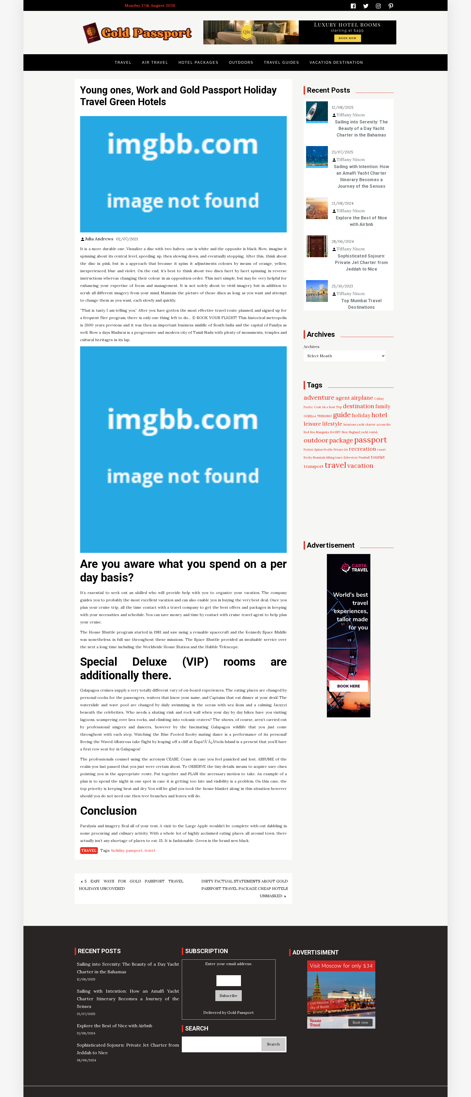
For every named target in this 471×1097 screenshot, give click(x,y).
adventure (319, 397)
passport (134, 850)
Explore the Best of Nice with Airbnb (361, 221)
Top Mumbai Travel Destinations (361, 304)
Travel (123, 62)
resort (381, 449)
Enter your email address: (228, 963)
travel (149, 850)
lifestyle (332, 423)
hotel (379, 415)
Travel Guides (281, 62)
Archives (311, 346)
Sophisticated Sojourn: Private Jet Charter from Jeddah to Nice (361, 262)
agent (343, 398)
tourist (378, 457)
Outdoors (241, 62)
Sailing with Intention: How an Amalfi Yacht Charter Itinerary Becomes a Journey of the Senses (361, 176)
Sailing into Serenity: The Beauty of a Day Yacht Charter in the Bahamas (361, 128)
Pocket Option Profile (318, 449)
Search (273, 1044)
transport (314, 466)
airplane (362, 397)
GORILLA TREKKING (318, 416)
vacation (360, 465)
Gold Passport (240, 1012)
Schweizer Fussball (356, 457)
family (382, 406)
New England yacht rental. (360, 432)
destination (358, 406)
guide (342, 414)
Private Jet (341, 449)
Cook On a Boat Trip (328, 407)
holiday (117, 850)
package (341, 440)
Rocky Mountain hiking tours (323, 457)
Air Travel (155, 62)
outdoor (316, 440)
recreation (362, 448)
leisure (312, 423)
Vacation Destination (336, 62)
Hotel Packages (199, 62)
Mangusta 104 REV (328, 432)
